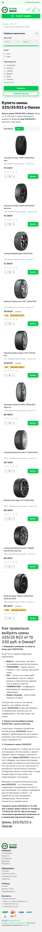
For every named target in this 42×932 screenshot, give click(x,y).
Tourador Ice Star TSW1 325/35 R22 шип (19, 159)
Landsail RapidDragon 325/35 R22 (18, 253)
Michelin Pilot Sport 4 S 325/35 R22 (19, 500)
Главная (5, 24)
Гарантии (6, 879)
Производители (8, 891)
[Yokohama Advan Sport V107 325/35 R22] (21, 340)
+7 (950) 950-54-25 (10, 906)
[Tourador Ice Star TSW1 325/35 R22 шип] (21, 145)
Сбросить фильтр (21, 93)
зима (8, 56)
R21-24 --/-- (14, 24)
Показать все (9, 82)
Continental (11, 65)
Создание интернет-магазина (13, 923)
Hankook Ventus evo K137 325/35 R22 (20, 301)
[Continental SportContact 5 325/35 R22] (21, 440)
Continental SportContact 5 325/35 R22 (21, 452)
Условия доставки (9, 876)
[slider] (4, 46)
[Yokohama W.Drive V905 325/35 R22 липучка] (21, 392)
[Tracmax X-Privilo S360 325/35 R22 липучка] (21, 193)
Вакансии (6, 861)
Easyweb (25, 925)
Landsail (9, 71)
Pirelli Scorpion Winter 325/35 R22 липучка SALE (18, 597)
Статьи (5, 886)
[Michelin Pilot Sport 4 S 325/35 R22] (21, 488)
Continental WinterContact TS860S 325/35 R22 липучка (19, 549)
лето (8, 54)
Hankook (10, 68)
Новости (5, 856)
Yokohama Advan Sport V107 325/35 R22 (19, 354)
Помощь (5, 871)
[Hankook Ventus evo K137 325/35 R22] (21, 289)
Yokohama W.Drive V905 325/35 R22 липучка (19, 405)
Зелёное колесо (14, 921)
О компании (7, 853)
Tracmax (10, 79)
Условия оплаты (8, 873)
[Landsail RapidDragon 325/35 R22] (21, 241)
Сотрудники (7, 858)
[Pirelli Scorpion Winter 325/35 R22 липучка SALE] (21, 583)
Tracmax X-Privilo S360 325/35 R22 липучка (19, 207)
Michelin (10, 74)
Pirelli (8, 76)
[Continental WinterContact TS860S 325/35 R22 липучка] (21, 535)
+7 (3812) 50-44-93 (32, 2)
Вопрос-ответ (8, 889)
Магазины (6, 864)
